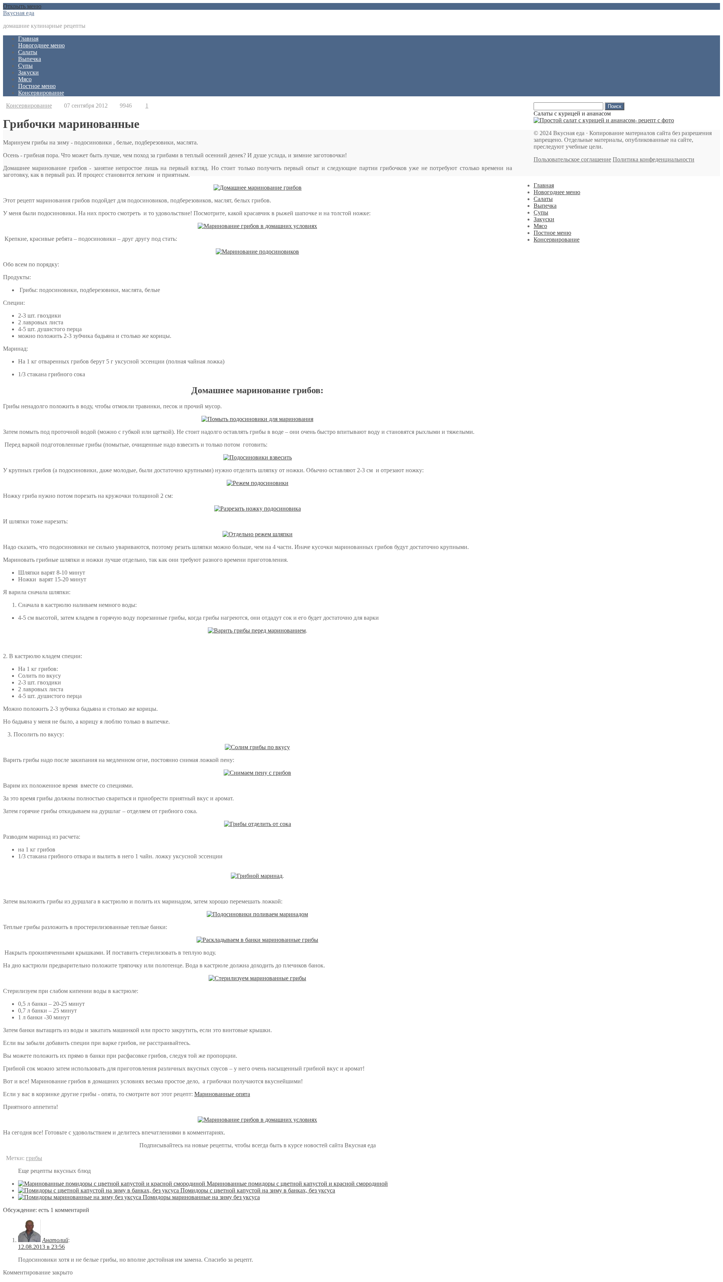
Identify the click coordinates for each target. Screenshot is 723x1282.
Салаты (27, 52)
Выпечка (29, 59)
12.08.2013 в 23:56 (41, 1247)
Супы (25, 65)
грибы (34, 1158)
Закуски (28, 72)
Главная (28, 38)
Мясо (25, 79)
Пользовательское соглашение (572, 159)
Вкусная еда (18, 13)
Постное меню (37, 86)
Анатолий (55, 1240)
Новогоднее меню (41, 45)
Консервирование (41, 93)
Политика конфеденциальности (653, 159)
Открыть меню (22, 6)
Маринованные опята (222, 1094)
